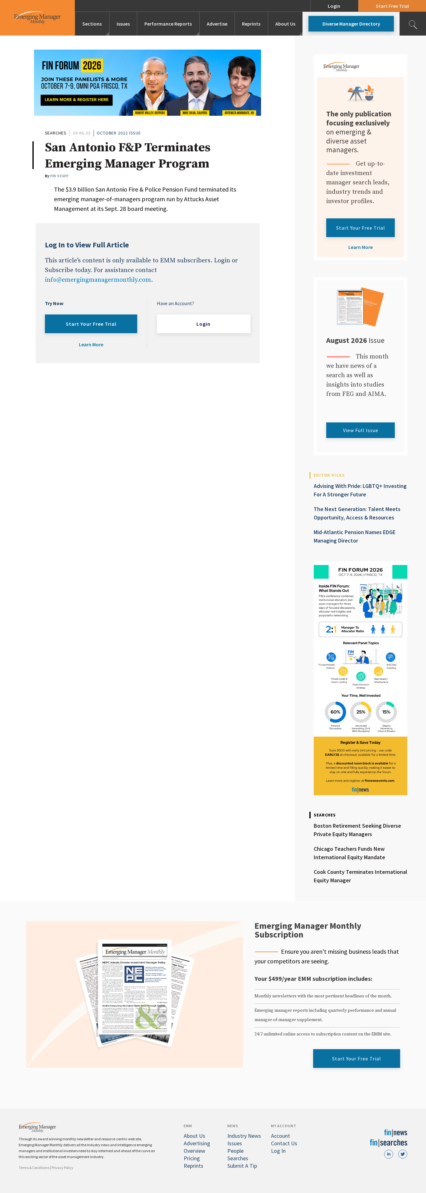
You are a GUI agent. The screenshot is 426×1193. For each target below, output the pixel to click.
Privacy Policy (62, 1167)
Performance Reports (168, 24)
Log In (278, 1150)
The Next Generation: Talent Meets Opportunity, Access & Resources (357, 513)
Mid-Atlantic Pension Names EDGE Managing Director (354, 536)
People (235, 1150)
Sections (92, 24)
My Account (283, 1125)
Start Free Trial (392, 6)
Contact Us (284, 1143)
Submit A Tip (242, 1165)
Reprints (251, 24)
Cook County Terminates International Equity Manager (360, 876)
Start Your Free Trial (91, 324)
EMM (188, 1125)
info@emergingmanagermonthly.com (98, 280)
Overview (194, 1150)
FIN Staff (59, 176)
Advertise (217, 24)
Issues (123, 24)
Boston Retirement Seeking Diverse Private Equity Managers (357, 830)
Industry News (244, 1135)
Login (334, 6)
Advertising (197, 1143)
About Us (285, 24)
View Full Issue (360, 430)
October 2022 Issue (119, 133)
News (232, 1125)
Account (280, 1135)
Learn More (91, 344)
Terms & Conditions (34, 1167)
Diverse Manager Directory (351, 24)
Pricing (192, 1158)
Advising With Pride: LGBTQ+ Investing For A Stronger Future (360, 490)
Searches (55, 133)
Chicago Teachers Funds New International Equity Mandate (349, 853)
